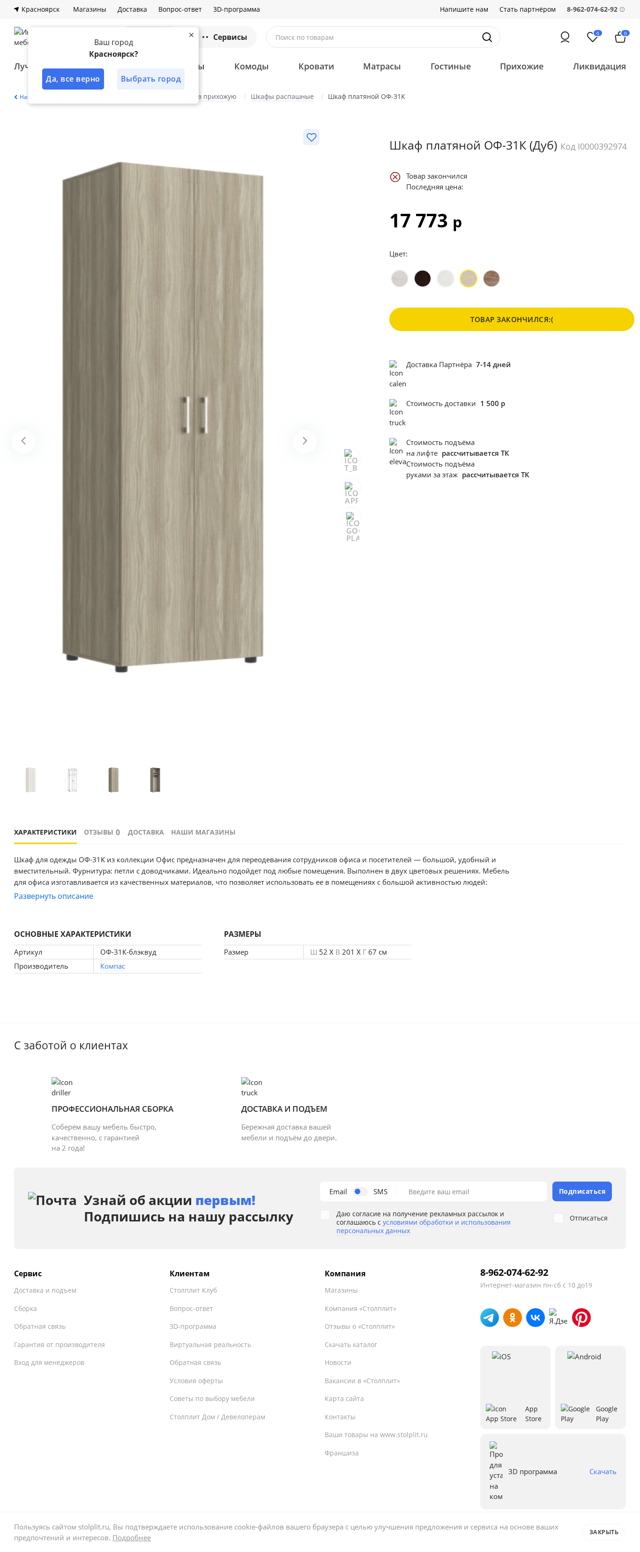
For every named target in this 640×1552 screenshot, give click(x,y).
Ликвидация (599, 66)
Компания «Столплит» (360, 1308)
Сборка (25, 1308)
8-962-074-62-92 (514, 1272)
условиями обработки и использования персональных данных (423, 1226)
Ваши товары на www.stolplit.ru (376, 1434)
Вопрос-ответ (180, 9)
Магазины (89, 9)
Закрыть (604, 1532)
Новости (338, 1362)
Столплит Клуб (193, 1290)
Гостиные (451, 66)
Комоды (251, 66)
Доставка (132, 9)
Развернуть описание (53, 896)
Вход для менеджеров (49, 1362)
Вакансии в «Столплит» (362, 1380)
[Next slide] (305, 441)
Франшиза (342, 1452)
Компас (112, 966)
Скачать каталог (351, 1344)
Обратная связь (40, 1326)
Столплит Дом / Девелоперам (217, 1416)
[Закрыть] (191, 34)
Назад (28, 97)
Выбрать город (151, 79)
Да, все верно (73, 79)
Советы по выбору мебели (212, 1398)
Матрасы (382, 66)
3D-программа (236, 9)
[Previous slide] (23, 441)
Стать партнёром (527, 9)
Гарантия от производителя (59, 1344)
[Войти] (565, 37)
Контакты (340, 1416)
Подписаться (582, 1191)
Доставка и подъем (45, 1290)
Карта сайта (344, 1398)
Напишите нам (464, 9)
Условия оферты (196, 1380)
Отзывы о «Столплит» (360, 1326)
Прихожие (521, 66)
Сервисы (230, 37)
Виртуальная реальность (210, 1344)
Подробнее (131, 1537)
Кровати (316, 66)
